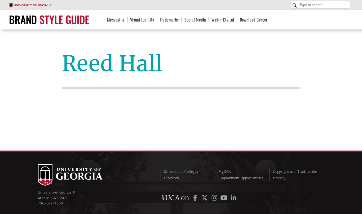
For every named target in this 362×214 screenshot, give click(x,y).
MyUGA (224, 172)
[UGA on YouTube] (224, 198)
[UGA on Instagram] (215, 198)
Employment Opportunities (240, 178)
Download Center (254, 19)
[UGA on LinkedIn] (233, 198)
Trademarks (169, 19)
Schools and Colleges (181, 172)
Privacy (279, 178)
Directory (171, 178)
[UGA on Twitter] (205, 198)
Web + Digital (222, 19)
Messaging (116, 19)
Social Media (195, 19)
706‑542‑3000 (50, 203)
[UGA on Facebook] (196, 198)
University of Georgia (77, 175)
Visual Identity (142, 19)
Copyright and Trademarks (295, 172)
